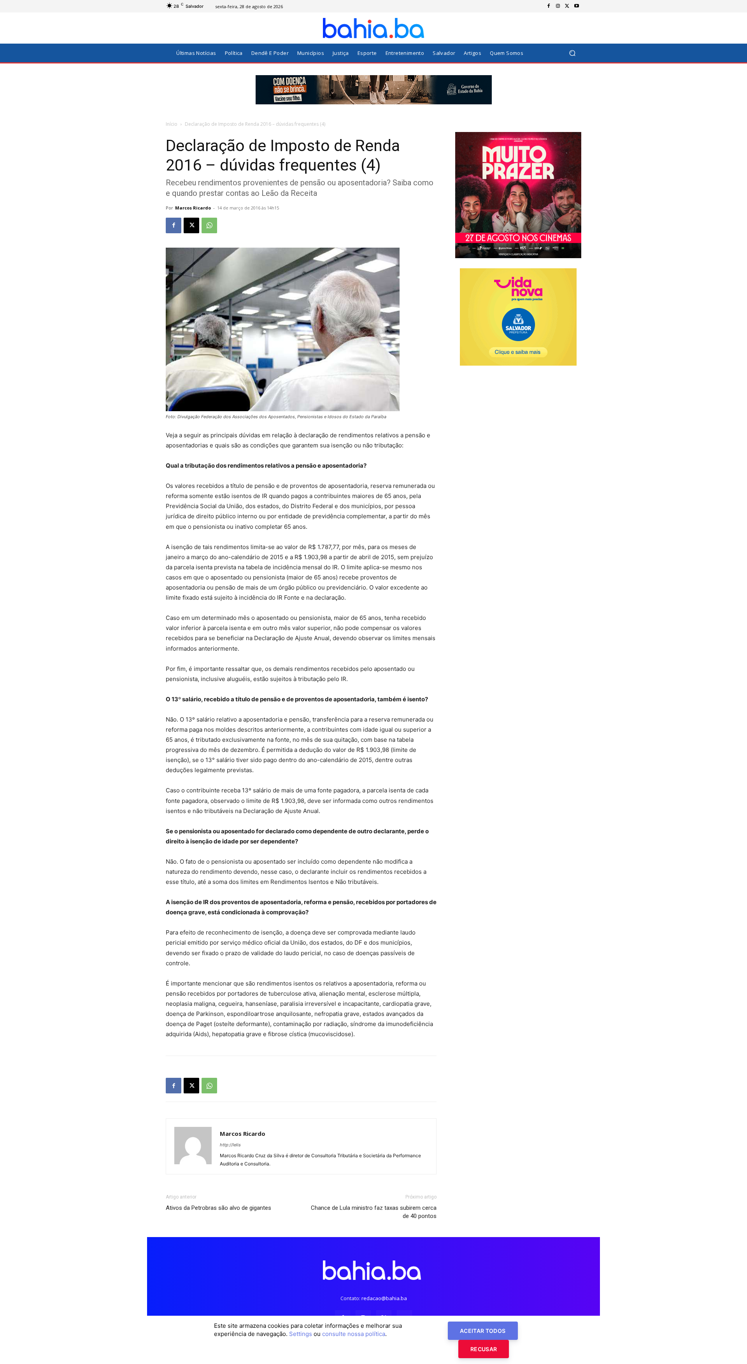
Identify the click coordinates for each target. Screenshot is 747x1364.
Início (171, 124)
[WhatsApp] (209, 225)
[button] (572, 53)
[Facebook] (548, 6)
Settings (300, 1334)
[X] (567, 6)
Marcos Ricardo (193, 208)
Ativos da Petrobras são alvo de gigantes (218, 1207)
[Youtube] (576, 6)
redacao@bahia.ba (384, 1298)
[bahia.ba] (373, 28)
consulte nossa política (353, 1334)
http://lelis (230, 1145)
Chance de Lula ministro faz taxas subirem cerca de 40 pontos (374, 1212)
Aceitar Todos (483, 1330)
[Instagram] (558, 6)
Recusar (483, 1349)
